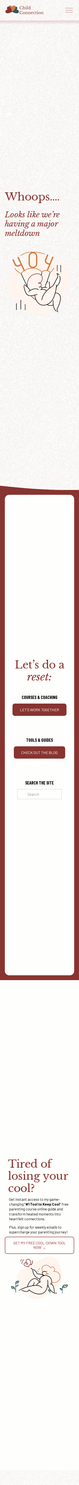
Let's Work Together (39, 710)
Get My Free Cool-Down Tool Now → (39, 1245)
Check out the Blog (39, 752)
